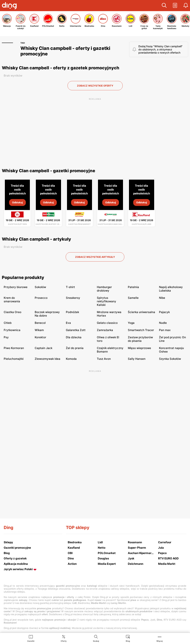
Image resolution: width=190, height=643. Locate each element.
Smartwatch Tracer (141, 330)
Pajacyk (164, 312)
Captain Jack (43, 348)
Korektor (40, 337)
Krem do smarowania (12, 299)
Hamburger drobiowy (104, 288)
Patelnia (133, 287)
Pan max (165, 330)
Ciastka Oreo (12, 312)
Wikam (39, 330)
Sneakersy (73, 298)
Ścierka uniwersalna (141, 312)
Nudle (163, 323)
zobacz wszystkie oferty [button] (95, 85)
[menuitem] (31, 638)
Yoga (131, 323)
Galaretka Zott (76, 330)
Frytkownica (12, 330)
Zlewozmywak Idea (47, 359)
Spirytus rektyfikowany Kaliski (106, 301)
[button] (164, 5)
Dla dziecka (73, 337)
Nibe (162, 298)
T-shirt (70, 287)
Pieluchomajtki (14, 359)
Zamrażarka (105, 330)
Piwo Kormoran (14, 348)
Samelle (133, 298)
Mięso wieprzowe (139, 348)
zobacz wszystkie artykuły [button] (95, 256)
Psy (6, 337)
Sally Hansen (136, 359)
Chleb (8, 323)
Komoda (71, 359)
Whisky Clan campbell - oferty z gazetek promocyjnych (60, 67)
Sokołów (40, 287)
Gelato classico (107, 323)
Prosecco (41, 298)
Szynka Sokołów (170, 359)
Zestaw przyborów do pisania (140, 339)
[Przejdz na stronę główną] (10, 6)
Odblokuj (17, 202)
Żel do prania (74, 348)
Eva (68, 323)
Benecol (40, 323)
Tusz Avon (104, 359)
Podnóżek (72, 312)
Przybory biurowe (15, 287)
